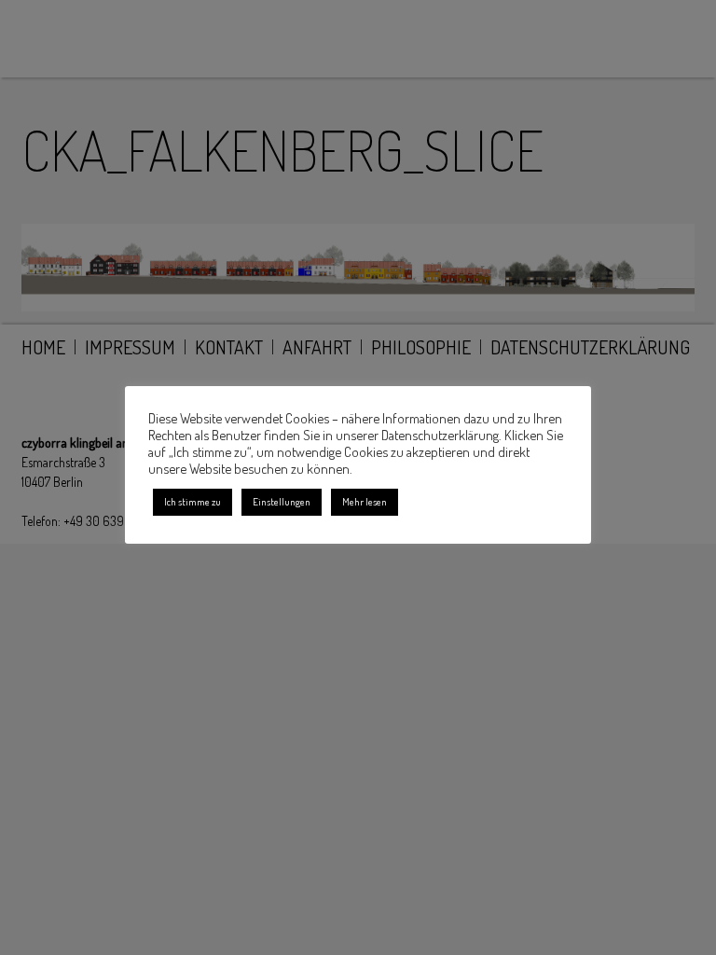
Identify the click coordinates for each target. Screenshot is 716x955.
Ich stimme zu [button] (192, 501)
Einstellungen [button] (281, 501)
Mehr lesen (364, 501)
